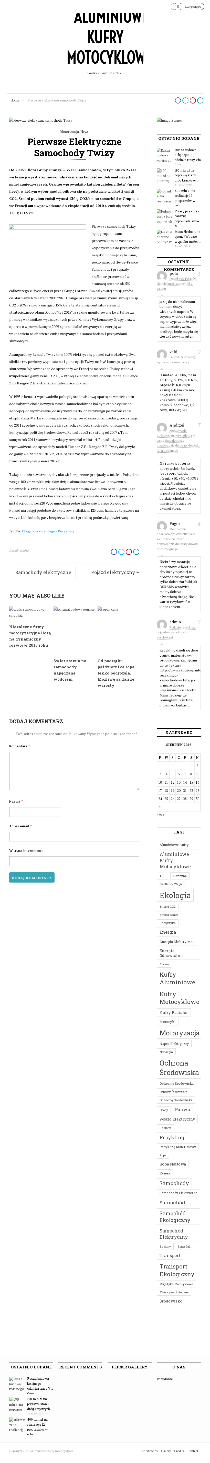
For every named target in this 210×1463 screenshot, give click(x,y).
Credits (179, 1451)
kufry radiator (174, 1012)
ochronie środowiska (177, 1083)
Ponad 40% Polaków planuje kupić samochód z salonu (176, 283)
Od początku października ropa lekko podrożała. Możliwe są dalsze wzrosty (116, 673)
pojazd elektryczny (177, 1119)
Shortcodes (150, 1451)
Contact (192, 1451)
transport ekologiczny (177, 1270)
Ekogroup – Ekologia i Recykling (48, 531)
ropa (163, 1155)
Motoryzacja (69, 131)
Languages (192, 6)
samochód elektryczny (174, 1234)
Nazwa (16, 801)
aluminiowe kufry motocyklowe (175, 860)
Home (14, 100)
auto (163, 876)
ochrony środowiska (173, 1092)
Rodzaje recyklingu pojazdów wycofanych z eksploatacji (176, 632)
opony (164, 1110)
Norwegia (166, 1052)
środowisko (171, 1301)
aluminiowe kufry (174, 845)
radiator (165, 1128)
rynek (165, 1173)
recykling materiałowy (178, 1147)
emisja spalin (169, 915)
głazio (164, 964)
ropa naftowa (173, 1164)
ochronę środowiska (176, 1100)
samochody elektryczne (178, 1193)
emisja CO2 (168, 906)
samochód (172, 1202)
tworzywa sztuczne (174, 1292)
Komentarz (19, 746)
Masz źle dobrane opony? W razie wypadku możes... (188, 237)
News (84, 131)
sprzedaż (184, 1246)
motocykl (168, 1021)
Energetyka (168, 923)
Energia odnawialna (171, 953)
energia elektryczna (177, 941)
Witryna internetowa (26, 850)
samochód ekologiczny (175, 1216)
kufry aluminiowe (177, 978)
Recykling (172, 1137)
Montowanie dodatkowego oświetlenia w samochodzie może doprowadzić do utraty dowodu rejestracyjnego (178, 440)
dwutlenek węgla (171, 884)
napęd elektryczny (174, 1044)
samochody (174, 1183)
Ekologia (175, 895)
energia (168, 932)
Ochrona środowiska (179, 1067)
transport (170, 1255)
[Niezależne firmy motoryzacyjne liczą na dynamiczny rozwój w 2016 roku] (30, 615)
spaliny (165, 1246)
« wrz (160, 814)
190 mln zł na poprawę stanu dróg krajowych (186, 175)
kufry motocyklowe (179, 997)
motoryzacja (180, 1032)
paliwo (182, 1109)
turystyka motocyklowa (176, 1284)
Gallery (166, 1451)
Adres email (20, 826)
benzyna (180, 876)
